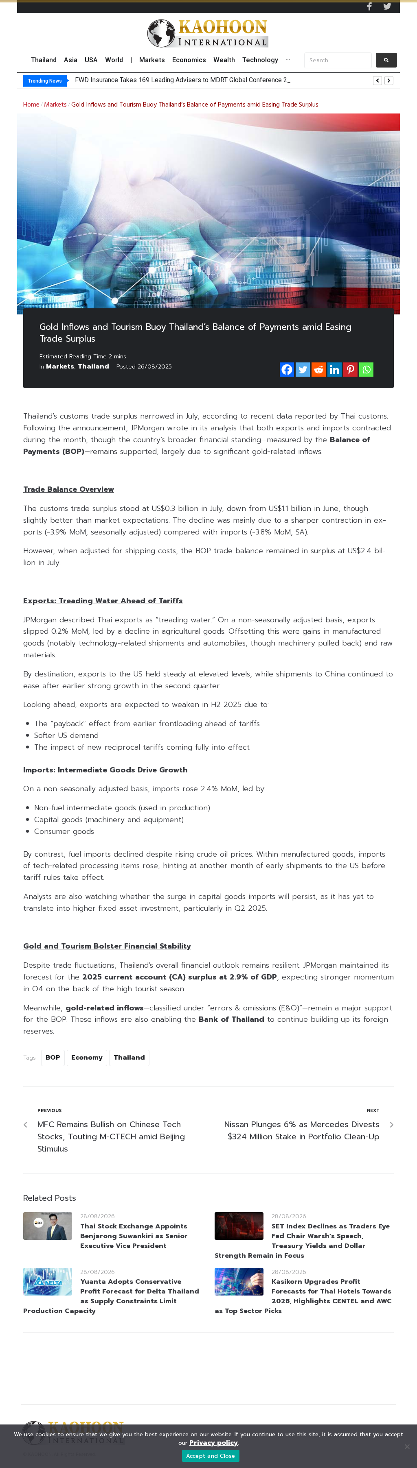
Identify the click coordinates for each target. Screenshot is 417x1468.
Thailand (93, 366)
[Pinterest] (350, 369)
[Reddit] (319, 369)
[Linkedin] (334, 369)
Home (31, 105)
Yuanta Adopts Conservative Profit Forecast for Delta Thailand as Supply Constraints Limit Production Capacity (111, 1296)
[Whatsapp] (366, 369)
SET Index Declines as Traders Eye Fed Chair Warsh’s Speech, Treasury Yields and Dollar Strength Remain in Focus (302, 1241)
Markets (55, 105)
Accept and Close (210, 1456)
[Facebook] (287, 369)
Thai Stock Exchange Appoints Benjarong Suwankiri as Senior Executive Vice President (134, 1236)
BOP (53, 1057)
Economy (87, 1057)
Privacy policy (213, 1443)
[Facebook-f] (369, 6)
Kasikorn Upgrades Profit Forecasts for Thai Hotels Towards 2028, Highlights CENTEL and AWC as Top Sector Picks (303, 1296)
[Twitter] (387, 6)
